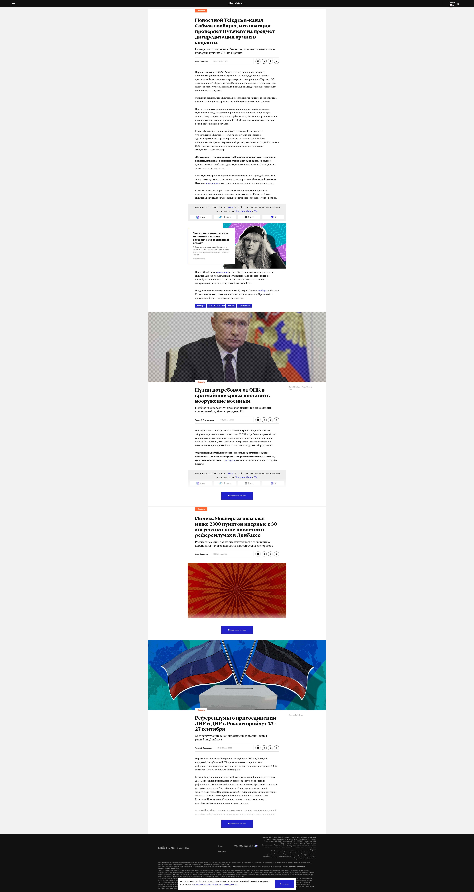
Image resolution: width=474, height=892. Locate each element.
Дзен (249, 211)
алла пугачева (244, 306)
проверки (201, 306)
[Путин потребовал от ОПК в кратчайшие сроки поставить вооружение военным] (258, 419)
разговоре (223, 272)
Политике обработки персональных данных (215, 885)
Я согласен (284, 884)
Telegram (240, 211)
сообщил (262, 291)
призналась (212, 183)
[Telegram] (236, 845)
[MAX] (256, 845)
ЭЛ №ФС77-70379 (297, 841)
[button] (13, 4)
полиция (231, 306)
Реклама (221, 851)
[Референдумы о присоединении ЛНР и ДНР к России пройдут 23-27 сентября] (258, 747)
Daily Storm (237, 3)
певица (211, 306)
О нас (220, 846)
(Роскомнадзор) (269, 841)
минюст (221, 306)
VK (255, 211)
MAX (230, 208)
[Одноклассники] (251, 845)
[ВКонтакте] (246, 845)
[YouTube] (241, 845)
